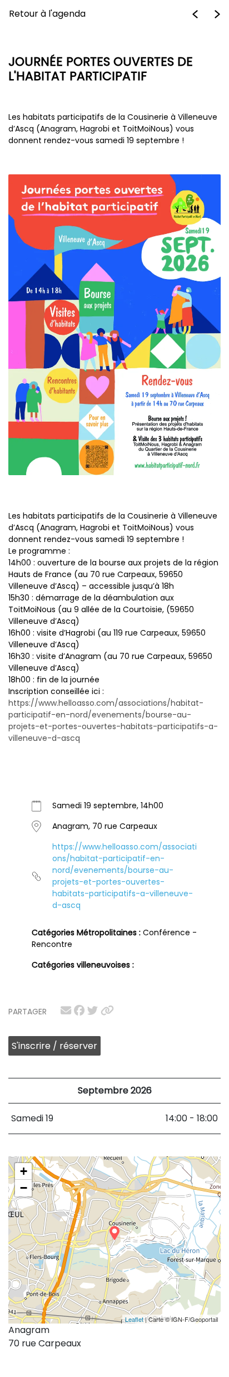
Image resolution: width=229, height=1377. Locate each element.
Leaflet (134, 1319)
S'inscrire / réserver (54, 1045)
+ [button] (23, 1171)
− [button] (23, 1188)
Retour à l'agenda (47, 13)
